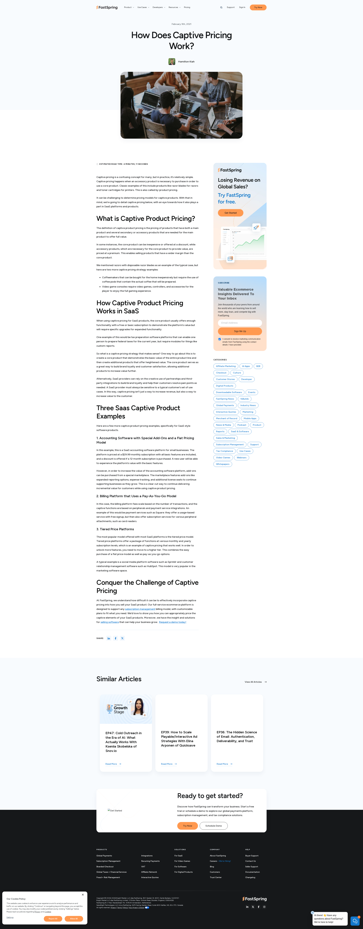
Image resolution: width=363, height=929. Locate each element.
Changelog (253, 877)
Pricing (187, 7)
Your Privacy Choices (136, 908)
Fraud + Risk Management (108, 877)
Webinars (241, 457)
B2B (258, 366)
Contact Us (250, 861)
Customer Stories (225, 379)
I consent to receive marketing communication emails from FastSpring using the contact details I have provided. (241, 342)
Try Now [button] (258, 7)
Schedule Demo (213, 825)
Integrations (147, 856)
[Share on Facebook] (115, 638)
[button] (221, 8)
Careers (220, 861)
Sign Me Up (240, 331)
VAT (143, 866)
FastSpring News (225, 398)
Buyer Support (251, 856)
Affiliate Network (149, 872)
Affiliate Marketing (226, 366)
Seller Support (254, 866)
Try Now (187, 825)
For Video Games (182, 861)
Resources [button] (173, 7)
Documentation (255, 872)
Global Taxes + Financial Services (111, 872)
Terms (119, 908)
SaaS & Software (240, 431)
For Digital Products (183, 872)
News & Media (223, 425)
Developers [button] (158, 7)
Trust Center (219, 877)
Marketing (248, 412)
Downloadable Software (229, 392)
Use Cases (245, 451)
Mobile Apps (250, 418)
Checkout (221, 372)
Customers (215, 872)
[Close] (83, 895)
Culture (237, 372)
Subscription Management (230, 444)
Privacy (113, 908)
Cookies (48, 912)
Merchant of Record (226, 418)
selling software (110, 622)
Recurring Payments (150, 861)
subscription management (140, 609)
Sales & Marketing (225, 438)
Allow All (74, 919)
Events (251, 392)
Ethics (125, 908)
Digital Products (224, 385)
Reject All (53, 919)
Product (257, 425)
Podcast (242, 425)
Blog (212, 866)
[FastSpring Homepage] (255, 899)
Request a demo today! (172, 622)
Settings (10, 917)
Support (231, 7)
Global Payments (225, 405)
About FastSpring (218, 856)
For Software (180, 866)
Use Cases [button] (142, 7)
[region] (44, 908)
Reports (220, 431)
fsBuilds (244, 398)
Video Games (223, 457)
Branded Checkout (105, 866)
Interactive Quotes (226, 412)
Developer (246, 379)
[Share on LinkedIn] (108, 638)
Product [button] (128, 7)
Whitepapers (222, 464)
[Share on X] (122, 638)
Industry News (248, 405)
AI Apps (246, 366)
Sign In (242, 7)
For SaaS (178, 856)
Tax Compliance (224, 451)
